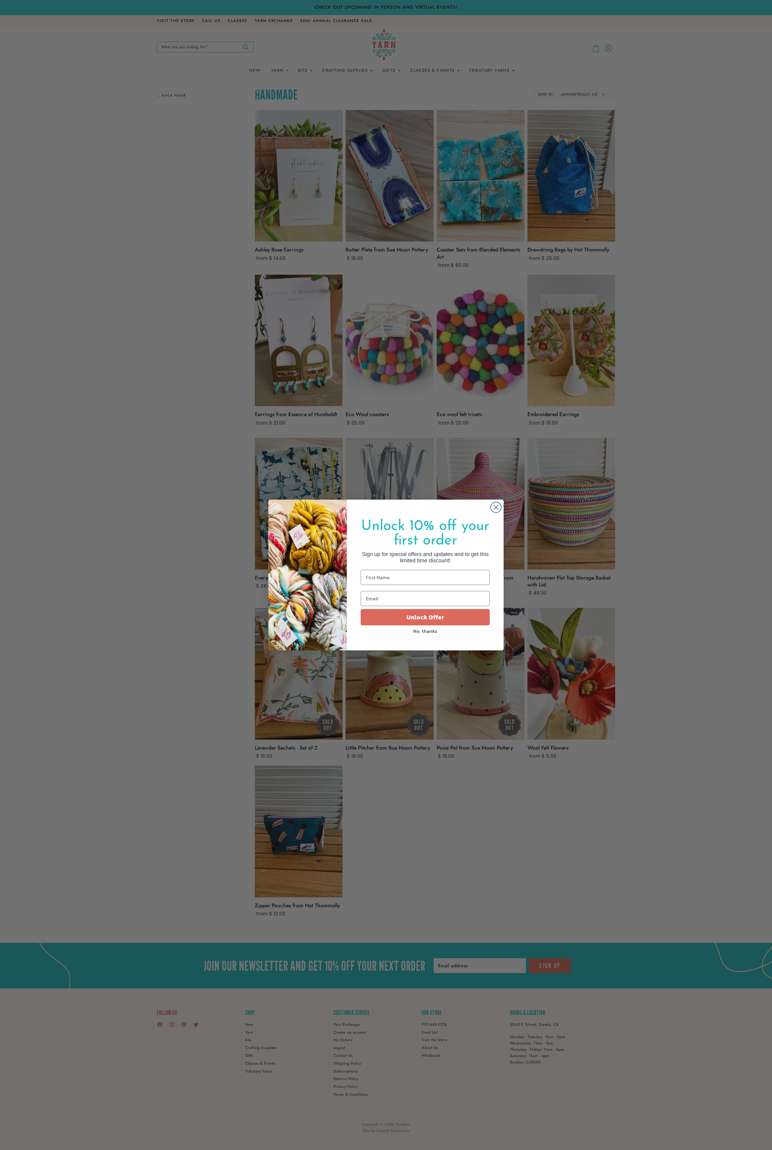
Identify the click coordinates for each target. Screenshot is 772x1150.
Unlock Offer (425, 617)
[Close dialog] (496, 507)
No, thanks (425, 631)
